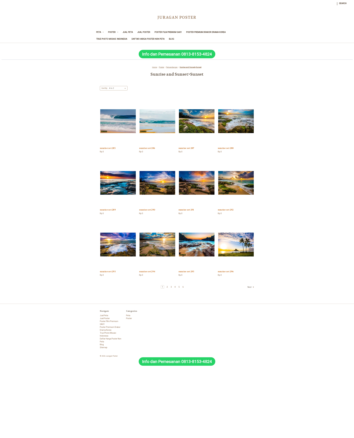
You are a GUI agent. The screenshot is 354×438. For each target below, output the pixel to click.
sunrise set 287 (186, 148)
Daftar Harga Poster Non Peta (148, 39)
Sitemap (103, 347)
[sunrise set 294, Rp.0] (157, 244)
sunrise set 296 (226, 271)
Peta (98, 32)
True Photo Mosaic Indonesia (111, 39)
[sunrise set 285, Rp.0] (118, 121)
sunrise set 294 (147, 271)
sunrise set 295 (186, 271)
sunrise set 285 (108, 148)
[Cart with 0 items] (349, 2)
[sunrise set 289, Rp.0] (118, 182)
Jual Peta (128, 32)
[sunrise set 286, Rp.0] (157, 121)
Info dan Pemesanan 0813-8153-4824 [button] (177, 54)
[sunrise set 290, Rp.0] (157, 182)
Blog (171, 39)
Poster (112, 32)
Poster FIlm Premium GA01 (168, 32)
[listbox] (118, 88)
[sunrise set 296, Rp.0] (236, 244)
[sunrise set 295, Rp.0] (196, 244)
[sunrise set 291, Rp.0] (196, 182)
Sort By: (104, 88)
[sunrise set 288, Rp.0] (236, 121)
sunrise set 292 (226, 209)
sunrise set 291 (186, 209)
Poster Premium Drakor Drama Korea (206, 32)
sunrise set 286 (147, 148)
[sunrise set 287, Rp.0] (196, 121)
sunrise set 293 (108, 271)
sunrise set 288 (226, 148)
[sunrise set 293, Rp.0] (118, 244)
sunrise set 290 (147, 209)
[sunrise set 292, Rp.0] (236, 182)
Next (250, 287)
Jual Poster (143, 32)
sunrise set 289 (108, 209)
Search (343, 3)
